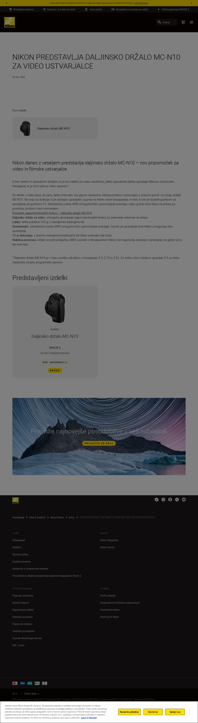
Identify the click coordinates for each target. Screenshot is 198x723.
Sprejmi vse (175, 711)
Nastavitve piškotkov (129, 711)
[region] (99, 712)
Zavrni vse (153, 711)
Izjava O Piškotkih (89, 717)
